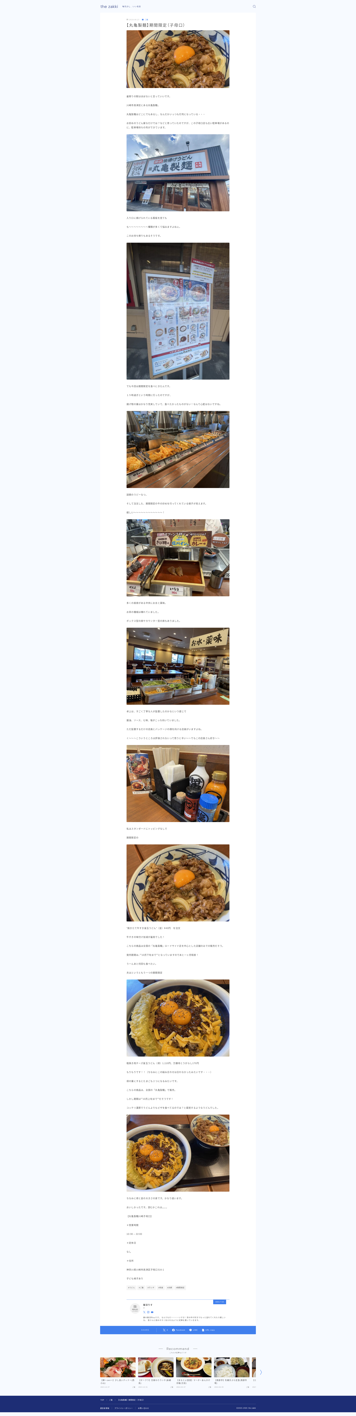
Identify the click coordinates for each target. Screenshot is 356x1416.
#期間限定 (180, 1288)
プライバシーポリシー (123, 1408)
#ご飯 (141, 1288)
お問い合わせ (143, 1408)
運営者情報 (104, 1408)
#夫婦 (169, 1288)
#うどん (131, 1288)
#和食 (160, 1288)
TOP (102, 1400)
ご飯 (146, 20)
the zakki (109, 6)
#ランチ (151, 1288)
